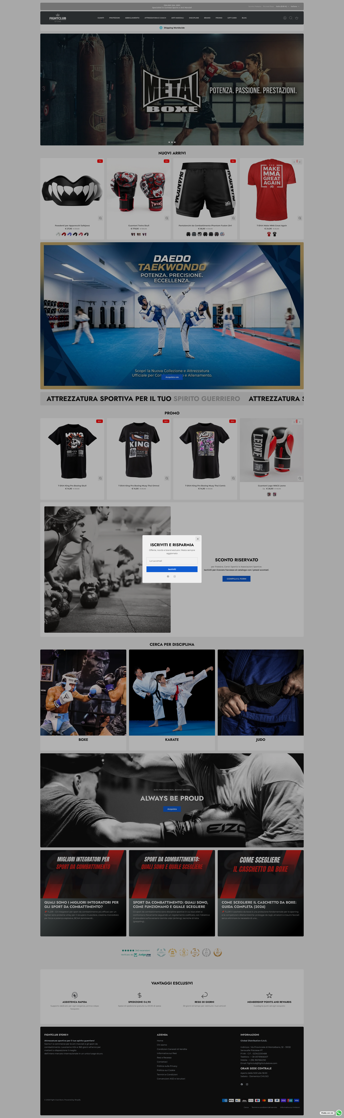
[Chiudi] (197, 538)
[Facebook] (168, 576)
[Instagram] (174, 576)
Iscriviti (172, 569)
